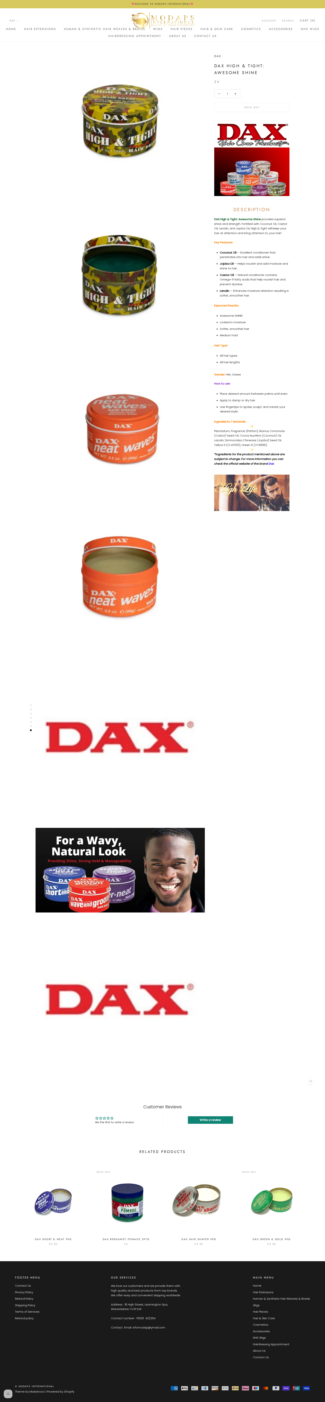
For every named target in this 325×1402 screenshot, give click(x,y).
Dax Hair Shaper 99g (198, 1239)
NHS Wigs (310, 29)
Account (269, 20)
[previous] (12, 1203)
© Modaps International (34, 1386)
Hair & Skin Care (216, 29)
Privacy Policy (24, 1292)
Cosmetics (251, 29)
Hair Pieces (260, 1312)
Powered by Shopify (60, 1392)
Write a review (210, 1120)
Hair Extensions (40, 29)
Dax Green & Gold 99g (272, 1239)
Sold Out (252, 107)
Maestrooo (37, 1392)
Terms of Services (27, 1312)
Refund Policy (24, 1299)
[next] (313, 1203)
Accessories (281, 29)
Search (288, 20)
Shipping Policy (25, 1305)
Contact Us (205, 36)
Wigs (256, 1305)
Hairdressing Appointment (135, 36)
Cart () (308, 20)
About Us (177, 36)
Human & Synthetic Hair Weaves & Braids (104, 29)
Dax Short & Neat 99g (53, 1239)
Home (11, 29)
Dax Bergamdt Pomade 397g (126, 1239)
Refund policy (24, 1318)
